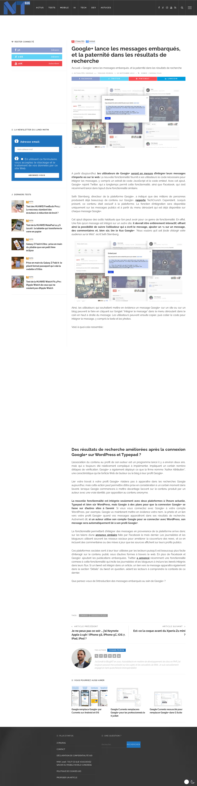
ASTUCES (106, 8)
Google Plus (155, 73)
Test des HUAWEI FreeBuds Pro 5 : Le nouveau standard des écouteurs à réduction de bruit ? (43, 209)
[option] (90, 700)
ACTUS (40, 8)
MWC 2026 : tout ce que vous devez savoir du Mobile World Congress (74, 763)
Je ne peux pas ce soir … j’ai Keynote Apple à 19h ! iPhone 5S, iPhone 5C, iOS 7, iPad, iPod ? (98, 634)
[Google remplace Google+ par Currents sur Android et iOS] (90, 696)
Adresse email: (30, 141)
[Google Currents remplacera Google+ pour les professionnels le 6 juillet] (129, 696)
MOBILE (64, 8)
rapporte (140, 200)
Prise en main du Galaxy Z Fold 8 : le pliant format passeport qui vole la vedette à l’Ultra (44, 266)
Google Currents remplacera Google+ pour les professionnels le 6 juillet (128, 712)
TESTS (51, 8)
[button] (189, 781)
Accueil (76, 67)
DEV (93, 8)
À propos (61, 743)
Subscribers (54, 63)
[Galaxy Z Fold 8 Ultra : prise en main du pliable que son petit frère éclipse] (18, 243)
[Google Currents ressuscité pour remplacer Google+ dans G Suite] (168, 696)
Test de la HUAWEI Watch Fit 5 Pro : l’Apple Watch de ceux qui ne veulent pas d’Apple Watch (44, 284)
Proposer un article (67, 777)
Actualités (78, 41)
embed (144, 73)
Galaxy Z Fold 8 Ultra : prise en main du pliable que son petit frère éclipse (44, 247)
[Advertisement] (59, 25)
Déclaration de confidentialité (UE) (74, 756)
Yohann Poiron (105, 73)
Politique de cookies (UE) (69, 771)
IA (75, 8)
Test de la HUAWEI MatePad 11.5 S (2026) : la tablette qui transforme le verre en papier (44, 228)
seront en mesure (142, 173)
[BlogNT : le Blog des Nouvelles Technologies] (17, 7)
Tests (30, 202)
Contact (61, 749)
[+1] (128, 387)
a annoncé (143, 558)
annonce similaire (106, 535)
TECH (84, 8)
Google (90, 41)
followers (55, 50)
